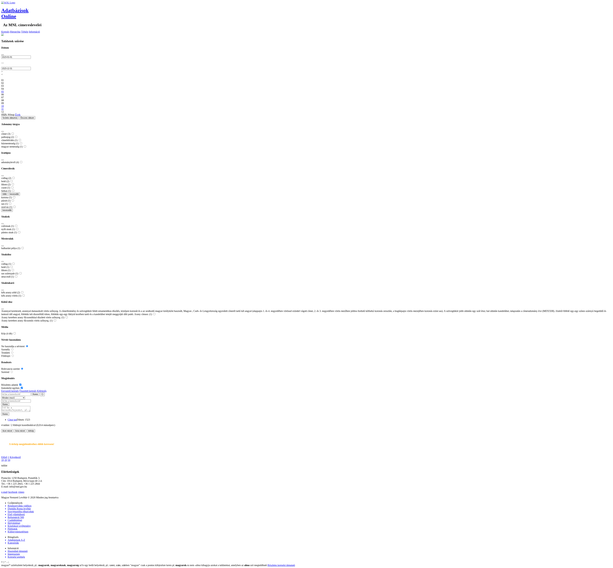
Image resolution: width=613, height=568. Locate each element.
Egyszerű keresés (10, 391)
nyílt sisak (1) (8, 229)
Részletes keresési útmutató (281, 565)
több (5, 194)
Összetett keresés (27, 391)
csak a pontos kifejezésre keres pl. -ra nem (162, 565)
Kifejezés (41, 391)
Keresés (5, 31)
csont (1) (6, 187)
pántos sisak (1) (9, 232)
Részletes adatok (10, 384)
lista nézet (20, 431)
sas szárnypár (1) (10, 273)
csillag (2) (6, 178)
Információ (34, 31)
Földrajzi (6, 356)
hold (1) (5, 267)
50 (9, 460)
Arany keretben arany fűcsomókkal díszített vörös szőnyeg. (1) (33, 317)
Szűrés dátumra (10, 118)
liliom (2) (6, 184)
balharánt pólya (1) (11, 248)
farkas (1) (6, 190)
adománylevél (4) (10, 162)
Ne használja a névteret (13, 346)
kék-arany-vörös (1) (11, 295)
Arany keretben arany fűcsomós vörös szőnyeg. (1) (27, 320)
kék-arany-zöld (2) (11, 292)
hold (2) (5, 181)
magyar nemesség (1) (12, 146)
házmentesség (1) (10, 143)
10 (2, 460)
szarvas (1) (7, 207)
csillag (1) (6, 264)
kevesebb (14, 194)
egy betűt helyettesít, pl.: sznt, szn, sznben (104, 565)
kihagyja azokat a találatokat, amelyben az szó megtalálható (231, 565)
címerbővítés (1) (9, 140)
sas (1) (4, 203)
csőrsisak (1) (8, 226)
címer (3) (6, 133)
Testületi (5, 352)
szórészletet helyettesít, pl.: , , (40, 565)
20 (5, 460)
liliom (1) (6, 270)
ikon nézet (7, 431)
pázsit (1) (6, 200)
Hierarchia (15, 31)
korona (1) (6, 197)
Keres (35, 394)
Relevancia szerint (10, 368)
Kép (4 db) (7, 333)
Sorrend (5, 372)
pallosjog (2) (8, 137)
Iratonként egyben (10, 388)
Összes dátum (27, 118)
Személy (6, 349)
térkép (31, 431)
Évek (17, 114)
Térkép (24, 31)
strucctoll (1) (8, 276)
